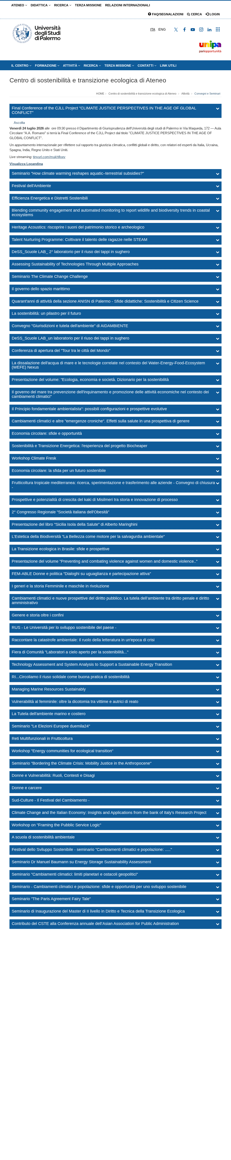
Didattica (40, 5)
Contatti (146, 65)
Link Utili (168, 65)
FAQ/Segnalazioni (167, 14)
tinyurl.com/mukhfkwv (49, 157)
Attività (70, 65)
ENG (162, 29)
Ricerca (61, 5)
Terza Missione (88, 5)
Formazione (46, 65)
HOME (100, 93)
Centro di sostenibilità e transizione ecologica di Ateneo (87, 80)
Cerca (196, 14)
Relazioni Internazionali (127, 5)
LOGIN (214, 14)
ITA (152, 29)
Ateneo (18, 5)
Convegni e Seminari (207, 93)
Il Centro (20, 65)
